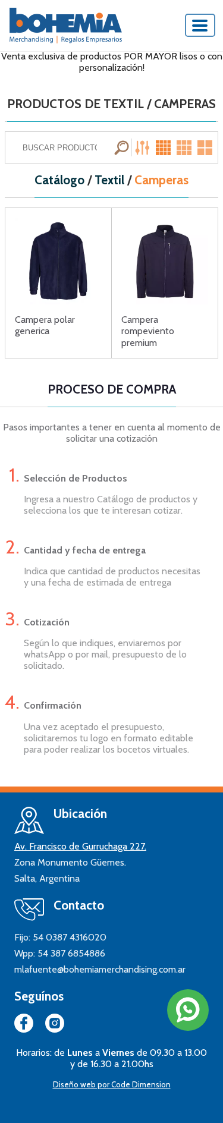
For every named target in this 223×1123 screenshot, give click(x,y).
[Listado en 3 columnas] (185, 147)
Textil (109, 180)
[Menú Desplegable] (200, 25)
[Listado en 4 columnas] (165, 147)
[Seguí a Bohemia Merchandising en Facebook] (23, 1025)
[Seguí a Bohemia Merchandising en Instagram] (54, 1025)
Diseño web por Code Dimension (112, 1084)
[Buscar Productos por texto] (123, 147)
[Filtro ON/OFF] (144, 147)
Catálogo (59, 180)
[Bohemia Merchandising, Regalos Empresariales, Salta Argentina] (66, 25)
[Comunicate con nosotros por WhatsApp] (188, 1010)
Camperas (161, 180)
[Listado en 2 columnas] (206, 147)
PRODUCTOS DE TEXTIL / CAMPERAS (111, 104)
